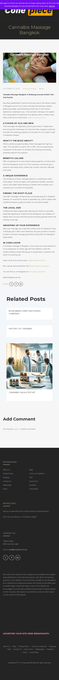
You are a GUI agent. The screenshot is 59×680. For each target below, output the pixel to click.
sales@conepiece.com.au (17, 549)
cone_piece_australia (37, 271)
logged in (16, 429)
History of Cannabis (20, 328)
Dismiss (52, 6)
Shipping (6, 477)
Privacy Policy (8, 473)
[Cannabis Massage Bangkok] (29, 68)
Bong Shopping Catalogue (39, 266)
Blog (31, 469)
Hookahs (32, 485)
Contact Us (7, 481)
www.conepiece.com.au (37, 117)
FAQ (31, 477)
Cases (5, 488)
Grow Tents (33, 481)
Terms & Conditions (36, 473)
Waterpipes (7, 485)
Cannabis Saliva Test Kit (22, 392)
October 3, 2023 (11, 88)
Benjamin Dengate (30, 89)
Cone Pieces (33, 488)
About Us (6, 469)
